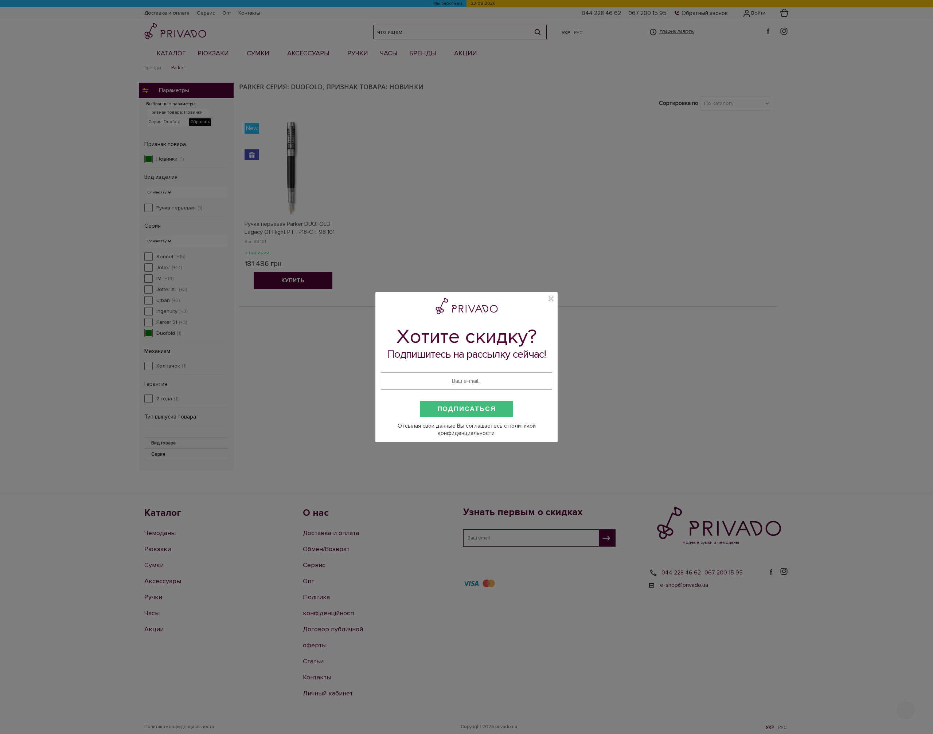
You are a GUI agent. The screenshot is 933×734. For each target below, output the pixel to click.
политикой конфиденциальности (487, 429)
